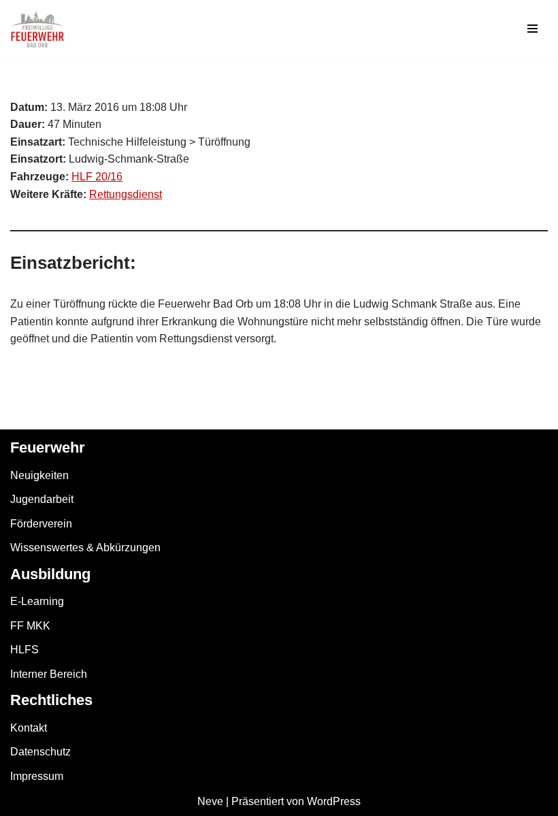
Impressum (36, 776)
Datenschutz (40, 751)
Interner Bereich (48, 674)
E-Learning (37, 601)
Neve (210, 801)
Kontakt (28, 728)
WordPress (334, 801)
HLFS (24, 649)
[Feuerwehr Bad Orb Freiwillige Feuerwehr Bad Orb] (37, 29)
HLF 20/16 (96, 176)
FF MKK (30, 626)
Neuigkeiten (39, 475)
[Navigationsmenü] (532, 28)
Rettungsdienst (125, 194)
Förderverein (41, 523)
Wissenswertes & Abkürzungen (85, 547)
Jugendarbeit (41, 499)
